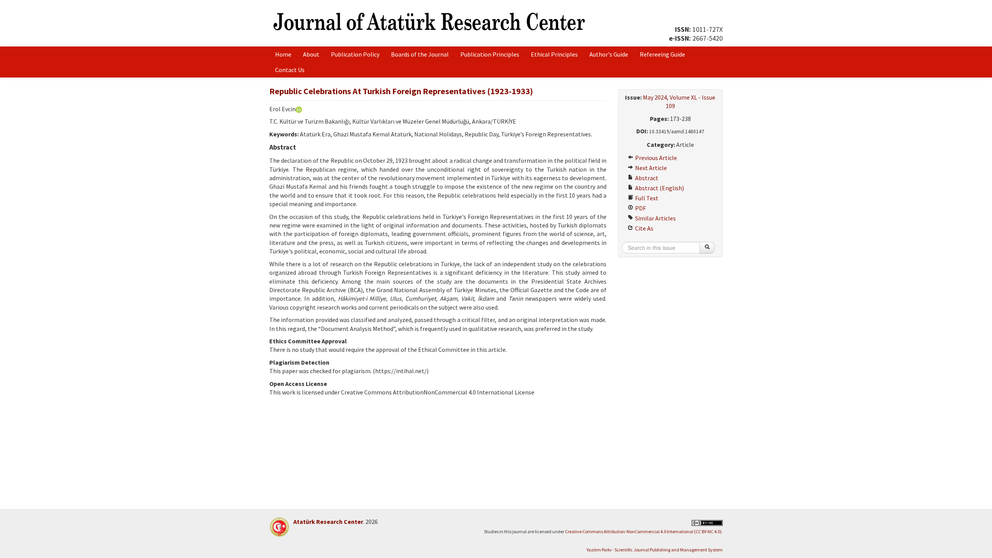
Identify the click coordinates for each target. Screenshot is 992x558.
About (311, 54)
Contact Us (290, 70)
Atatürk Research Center (328, 521)
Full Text (646, 198)
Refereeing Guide (662, 54)
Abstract (646, 178)
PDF (640, 208)
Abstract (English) (659, 188)
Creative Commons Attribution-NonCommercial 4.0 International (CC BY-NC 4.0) (643, 531)
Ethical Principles (554, 54)
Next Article (650, 168)
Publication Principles (489, 54)
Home (283, 54)
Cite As (643, 228)
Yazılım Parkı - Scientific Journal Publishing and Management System (655, 550)
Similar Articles (655, 218)
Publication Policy (355, 54)
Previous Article (655, 158)
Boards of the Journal (420, 54)
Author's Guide (608, 54)
